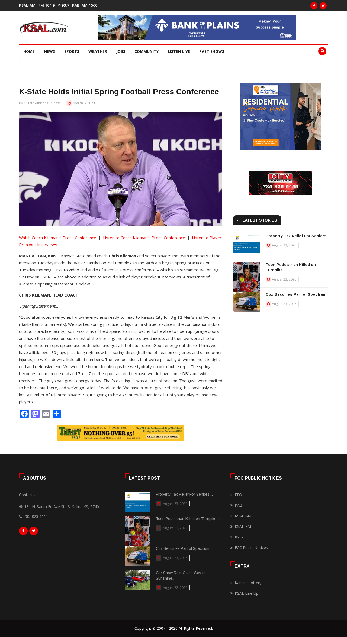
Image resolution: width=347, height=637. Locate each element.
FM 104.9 (46, 5)
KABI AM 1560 (84, 5)
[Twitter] (323, 5)
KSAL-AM (27, 5)
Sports (71, 51)
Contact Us (28, 494)
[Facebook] (313, 5)
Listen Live (179, 51)
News (49, 51)
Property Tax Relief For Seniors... (184, 494)
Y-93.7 (63, 5)
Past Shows (211, 51)
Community (146, 51)
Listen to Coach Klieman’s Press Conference (144, 237)
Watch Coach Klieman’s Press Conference (57, 237)
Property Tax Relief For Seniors (296, 236)
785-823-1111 (36, 516)
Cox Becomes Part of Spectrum (296, 294)
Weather (97, 51)
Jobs (120, 51)
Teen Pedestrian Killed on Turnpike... (188, 518)
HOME (29, 51)
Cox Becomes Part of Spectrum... (184, 548)
